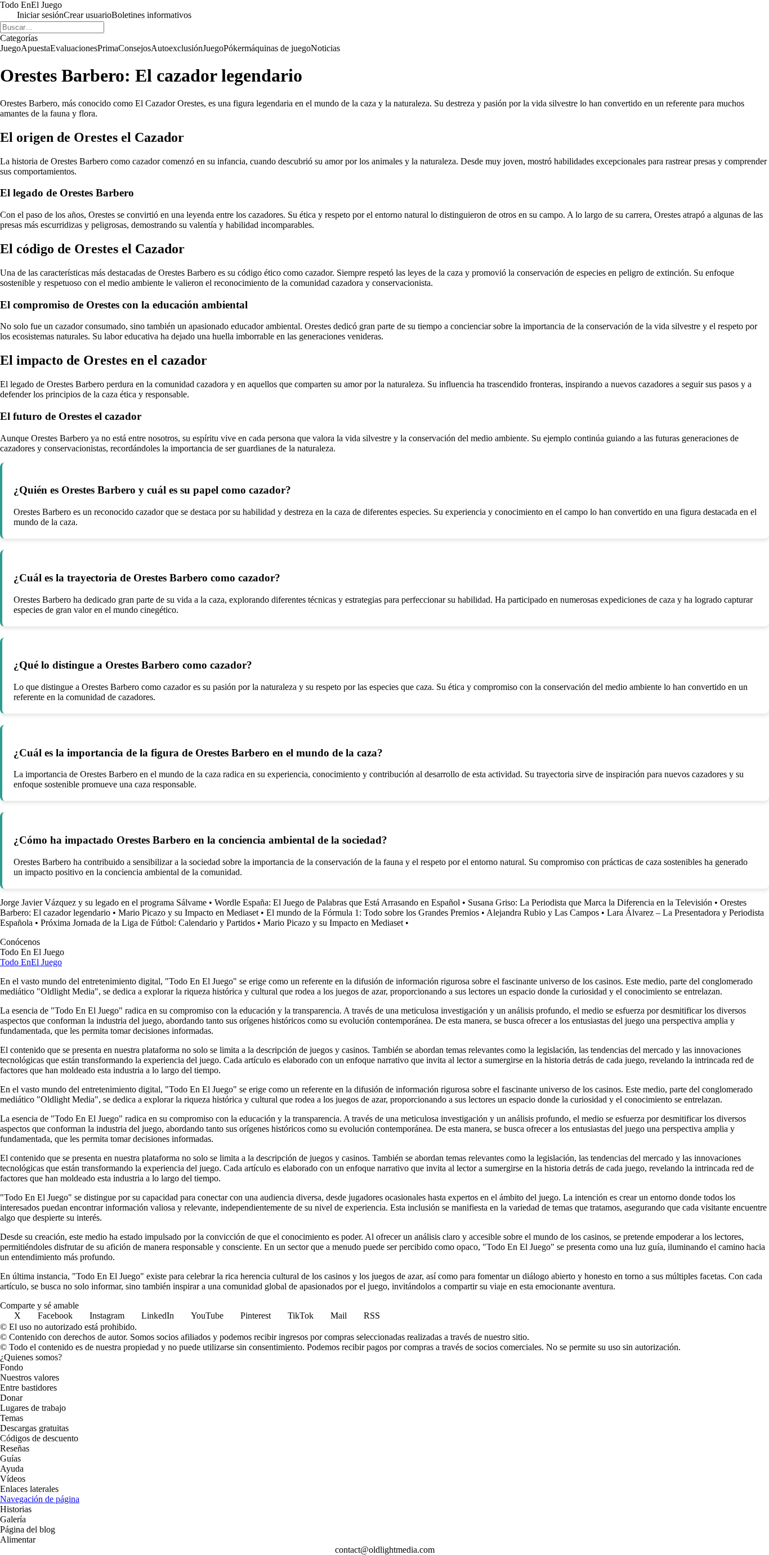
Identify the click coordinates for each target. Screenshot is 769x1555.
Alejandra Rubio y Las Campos (542, 912)
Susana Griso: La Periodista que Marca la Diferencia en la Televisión (590, 902)
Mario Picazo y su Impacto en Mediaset (188, 912)
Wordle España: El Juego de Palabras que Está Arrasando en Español (337, 902)
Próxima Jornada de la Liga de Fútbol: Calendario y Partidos (148, 922)
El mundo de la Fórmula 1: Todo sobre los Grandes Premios (372, 912)
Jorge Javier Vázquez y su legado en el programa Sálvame (103, 902)
